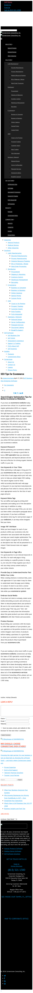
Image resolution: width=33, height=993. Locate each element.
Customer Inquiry (15, 145)
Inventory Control (15, 99)
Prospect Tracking (16, 141)
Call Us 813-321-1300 (12, 10)
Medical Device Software (12, 851)
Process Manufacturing (17, 71)
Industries (8, 44)
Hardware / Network (13, 157)
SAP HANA (10, 188)
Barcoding (14, 106)
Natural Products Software (13, 849)
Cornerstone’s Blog (13, 215)
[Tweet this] (16, 393)
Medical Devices (12, 52)
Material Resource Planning (18, 75)
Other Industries (12, 56)
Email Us (7, 5)
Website (3, 724)
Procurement (14, 91)
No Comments (9, 385)
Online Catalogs (15, 122)
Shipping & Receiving (17, 95)
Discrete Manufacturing (17, 67)
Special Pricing (15, 126)
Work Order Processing (17, 83)
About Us (10, 223)
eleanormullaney (8, 378)
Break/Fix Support (16, 177)
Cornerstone (9, 219)
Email (3, 721)
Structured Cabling (16, 173)
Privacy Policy (11, 235)
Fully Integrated (15, 153)
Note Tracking (15, 149)
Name (3, 718)
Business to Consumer (17, 114)
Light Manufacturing (13, 64)
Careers (10, 231)
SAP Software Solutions (12, 854)
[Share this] (14, 393)
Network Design (15, 161)
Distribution (11, 87)
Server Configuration (16, 165)
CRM (9, 134)
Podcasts (10, 212)
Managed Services (16, 169)
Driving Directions (16, 866)
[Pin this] (22, 393)
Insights (8, 208)
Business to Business (16, 118)
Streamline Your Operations (13, 801)
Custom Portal (15, 130)
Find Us (7, 7)
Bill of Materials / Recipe (17, 79)
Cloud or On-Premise (16, 138)
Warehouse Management (17, 103)
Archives (3, 819)
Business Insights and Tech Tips (14, 809)
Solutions (8, 60)
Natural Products (12, 48)
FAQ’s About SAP (12, 200)
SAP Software (9, 180)
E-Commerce (11, 110)
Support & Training (13, 196)
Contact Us (10, 227)
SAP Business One (12, 184)
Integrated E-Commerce (14, 192)
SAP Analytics (11, 204)
